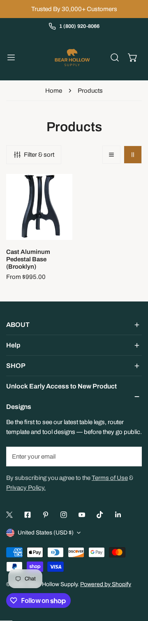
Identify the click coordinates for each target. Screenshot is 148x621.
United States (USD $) (46, 533)
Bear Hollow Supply (52, 584)
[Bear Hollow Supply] (72, 57)
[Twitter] (9, 515)
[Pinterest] (46, 515)
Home (53, 90)
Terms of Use (110, 478)
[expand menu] (11, 57)
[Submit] (131, 456)
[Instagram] (64, 515)
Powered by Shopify (105, 584)
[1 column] (111, 155)
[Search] (115, 57)
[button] (133, 57)
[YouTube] (82, 515)
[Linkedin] (118, 515)
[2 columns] (133, 155)
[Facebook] (27, 515)
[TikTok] (100, 514)
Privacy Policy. (26, 487)
